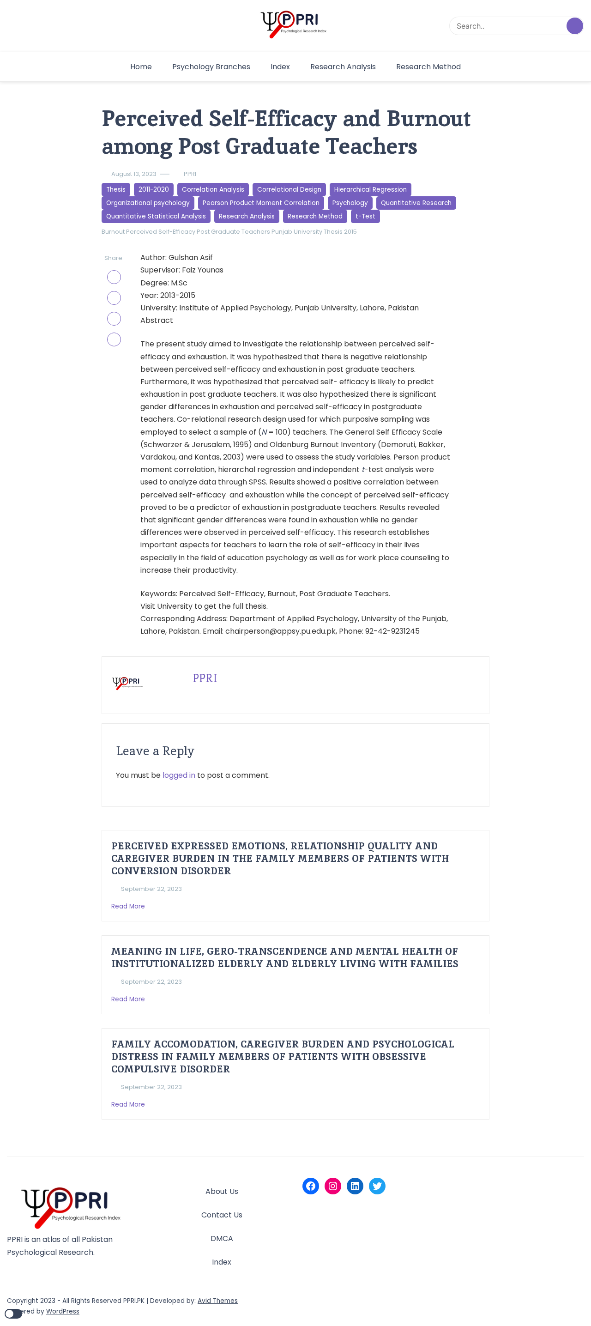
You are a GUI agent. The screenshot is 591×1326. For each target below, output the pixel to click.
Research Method (428, 66)
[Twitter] (377, 1186)
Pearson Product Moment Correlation (261, 203)
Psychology (350, 203)
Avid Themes (218, 1300)
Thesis (116, 189)
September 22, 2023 (151, 889)
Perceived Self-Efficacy (160, 232)
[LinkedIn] (355, 1186)
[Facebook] (310, 1186)
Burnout (113, 232)
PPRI (190, 174)
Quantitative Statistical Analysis (156, 216)
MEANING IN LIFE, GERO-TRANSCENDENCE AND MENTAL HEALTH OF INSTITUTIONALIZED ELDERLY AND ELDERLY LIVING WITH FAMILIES (284, 957)
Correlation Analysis (213, 189)
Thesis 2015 (340, 232)
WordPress (62, 1311)
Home (141, 66)
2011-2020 (154, 189)
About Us (221, 1191)
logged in (179, 775)
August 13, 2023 (134, 174)
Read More (129, 906)
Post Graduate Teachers (233, 232)
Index (280, 66)
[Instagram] (333, 1186)
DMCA (222, 1238)
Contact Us (221, 1215)
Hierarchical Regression (370, 189)
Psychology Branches (211, 66)
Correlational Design (289, 189)
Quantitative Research (416, 203)
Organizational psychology (148, 203)
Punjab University (296, 232)
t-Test (365, 216)
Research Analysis (343, 66)
